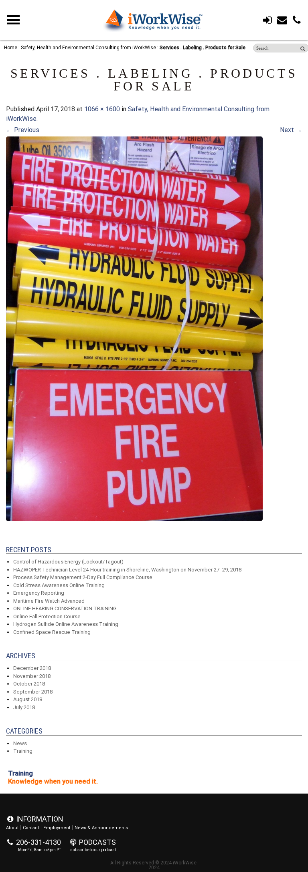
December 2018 (32, 668)
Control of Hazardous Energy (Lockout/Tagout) (68, 562)
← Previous (22, 130)
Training (22, 751)
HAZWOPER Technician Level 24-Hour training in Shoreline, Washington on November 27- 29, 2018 (127, 570)
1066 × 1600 (102, 109)
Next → (291, 130)
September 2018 (33, 692)
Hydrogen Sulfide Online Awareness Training (65, 624)
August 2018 (27, 699)
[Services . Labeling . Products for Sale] (134, 519)
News (20, 743)
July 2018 (24, 707)
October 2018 (29, 684)
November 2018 (32, 676)
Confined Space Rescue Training (52, 632)
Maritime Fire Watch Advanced (49, 601)
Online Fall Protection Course (47, 616)
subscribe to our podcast (93, 850)
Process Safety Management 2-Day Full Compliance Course (82, 577)
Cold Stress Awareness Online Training (59, 585)
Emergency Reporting (38, 593)
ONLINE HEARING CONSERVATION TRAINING (65, 608)
